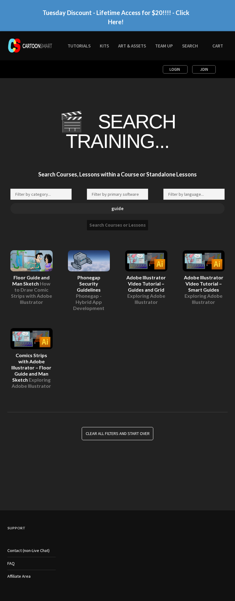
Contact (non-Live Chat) (28, 550)
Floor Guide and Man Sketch (31, 289)
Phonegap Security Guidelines (88, 292)
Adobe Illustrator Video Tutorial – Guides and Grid (146, 289)
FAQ (11, 563)
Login (175, 69)
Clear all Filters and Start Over (118, 434)
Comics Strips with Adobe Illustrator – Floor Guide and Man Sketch (31, 370)
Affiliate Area (19, 576)
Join (204, 69)
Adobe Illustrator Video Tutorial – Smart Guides (203, 289)
